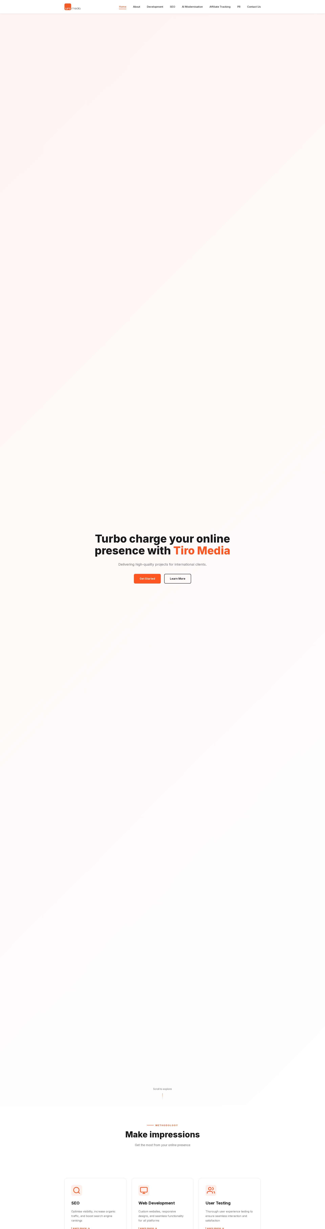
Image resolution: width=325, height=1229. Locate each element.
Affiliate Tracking (220, 6)
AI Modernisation (192, 6)
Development (155, 6)
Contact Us (254, 6)
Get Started (147, 578)
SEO (172, 6)
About (136, 6)
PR (238, 6)
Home (122, 6)
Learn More (177, 578)
